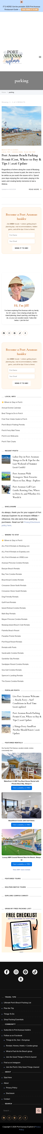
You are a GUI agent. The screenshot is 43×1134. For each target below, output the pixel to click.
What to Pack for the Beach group (19, 1051)
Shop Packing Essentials (13, 1019)
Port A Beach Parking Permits (13, 425)
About (6, 1083)
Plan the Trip (29, 152)
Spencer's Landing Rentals (12, 675)
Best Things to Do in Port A (12, 413)
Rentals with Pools (9, 647)
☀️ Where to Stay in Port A (12, 402)
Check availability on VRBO (21, 788)
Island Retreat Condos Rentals (14, 608)
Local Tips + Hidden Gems (12, 152)
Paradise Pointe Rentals (11, 636)
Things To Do (9, 1014)
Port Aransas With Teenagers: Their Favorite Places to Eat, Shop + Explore (26, 477)
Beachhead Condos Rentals (13, 580)
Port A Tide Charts (9, 442)
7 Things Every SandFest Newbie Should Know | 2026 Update (26, 730)
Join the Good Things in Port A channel (21, 1057)
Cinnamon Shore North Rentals (14, 585)
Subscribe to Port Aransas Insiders (17, 1030)
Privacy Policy (11, 1088)
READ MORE (34, 189)
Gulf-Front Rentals (9, 602)
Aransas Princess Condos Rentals (15, 563)
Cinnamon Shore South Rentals (14, 591)
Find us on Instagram (12, 1063)
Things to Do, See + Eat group (18, 1040)
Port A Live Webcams (10, 436)
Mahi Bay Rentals (9, 614)
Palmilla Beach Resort (10, 630)
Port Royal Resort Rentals (12, 642)
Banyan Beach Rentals (11, 569)
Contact (7, 1099)
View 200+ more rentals (21, 870)
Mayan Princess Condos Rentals (14, 619)
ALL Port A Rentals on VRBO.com (15, 557)
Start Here (8, 1077)
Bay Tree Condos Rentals (12, 574)
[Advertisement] (21, 27)
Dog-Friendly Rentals (10, 597)
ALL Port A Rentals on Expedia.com (15, 552)
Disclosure (10, 1093)
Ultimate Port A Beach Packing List (17, 1003)
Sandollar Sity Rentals (10, 659)
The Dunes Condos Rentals (12, 681)
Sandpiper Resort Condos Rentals (15, 664)
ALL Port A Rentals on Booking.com (15, 546)
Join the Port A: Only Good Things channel (22, 1067)
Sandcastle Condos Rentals (13, 653)
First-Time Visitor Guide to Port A (14, 419)
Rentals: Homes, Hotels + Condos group (22, 1046)
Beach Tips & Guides (10, 150)
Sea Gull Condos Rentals (12, 670)
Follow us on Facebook (13, 1035)
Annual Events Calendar (11, 408)
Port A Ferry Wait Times (11, 430)
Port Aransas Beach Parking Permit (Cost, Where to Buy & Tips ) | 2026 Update (21, 159)
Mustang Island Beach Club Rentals (16, 625)
